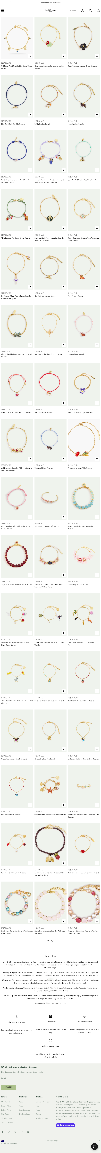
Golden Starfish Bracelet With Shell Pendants (50, 815)
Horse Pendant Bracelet (76, 124)
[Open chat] (94, 1146)
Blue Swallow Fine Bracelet (10, 815)
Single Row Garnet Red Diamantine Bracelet (17, 584)
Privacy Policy (6, 1106)
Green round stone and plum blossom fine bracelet (49, 67)
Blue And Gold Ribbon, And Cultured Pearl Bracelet (16, 355)
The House (72, 11)
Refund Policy (6, 1110)
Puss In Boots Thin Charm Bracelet (13, 873)
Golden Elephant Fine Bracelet (45, 759)
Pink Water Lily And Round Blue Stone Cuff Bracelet (83, 816)
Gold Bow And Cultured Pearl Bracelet (48, 354)
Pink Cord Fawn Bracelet (76, 354)
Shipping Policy (6, 1118)
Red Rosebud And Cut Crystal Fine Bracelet (83, 873)
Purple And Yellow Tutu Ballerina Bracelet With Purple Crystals (16, 297)
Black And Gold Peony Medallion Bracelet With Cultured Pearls (49, 239)
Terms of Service (7, 1122)
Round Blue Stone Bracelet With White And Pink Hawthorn (83, 239)
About (21, 1102)
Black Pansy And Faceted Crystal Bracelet (82, 66)
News (21, 1106)
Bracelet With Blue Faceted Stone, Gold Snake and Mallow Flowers (48, 585)
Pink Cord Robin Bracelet (43, 412)
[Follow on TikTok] (21, 1132)
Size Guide (5, 1114)
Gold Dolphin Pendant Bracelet (45, 296)
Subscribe (8, 1087)
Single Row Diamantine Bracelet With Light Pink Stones (49, 932)
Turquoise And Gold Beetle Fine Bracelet (49, 701)
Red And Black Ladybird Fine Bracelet (81, 701)
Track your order (42, 1118)
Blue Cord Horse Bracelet (43, 468)
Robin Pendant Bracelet (42, 124)
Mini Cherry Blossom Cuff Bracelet (46, 526)
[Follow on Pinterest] (15, 1132)
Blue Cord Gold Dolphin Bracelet (13, 124)
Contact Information (43, 1102)
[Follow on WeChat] (28, 1132)
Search (38, 1114)
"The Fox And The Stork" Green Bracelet (15, 238)
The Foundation (24, 1114)
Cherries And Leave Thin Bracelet (80, 468)
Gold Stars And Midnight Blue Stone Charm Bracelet (16, 67)
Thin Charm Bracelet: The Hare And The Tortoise (49, 644)
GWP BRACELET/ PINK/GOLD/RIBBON (16, 412)
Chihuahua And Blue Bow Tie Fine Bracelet (83, 759)
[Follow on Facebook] (2, 1132)
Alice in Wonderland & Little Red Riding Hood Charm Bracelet (15, 644)
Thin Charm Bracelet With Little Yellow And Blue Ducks (17, 702)
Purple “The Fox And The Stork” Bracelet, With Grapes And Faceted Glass (49, 181)
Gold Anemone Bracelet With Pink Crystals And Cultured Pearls (16, 469)
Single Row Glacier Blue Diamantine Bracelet (80, 527)
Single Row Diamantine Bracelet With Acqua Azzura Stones (17, 932)
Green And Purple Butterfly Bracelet (14, 759)
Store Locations (24, 1110)
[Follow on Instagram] (9, 1132)
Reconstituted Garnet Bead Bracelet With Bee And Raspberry (49, 874)
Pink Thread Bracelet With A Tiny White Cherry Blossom (15, 527)
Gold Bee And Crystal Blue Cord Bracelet (82, 180)
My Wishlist (5, 1102)
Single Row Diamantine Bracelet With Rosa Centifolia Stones (83, 932)
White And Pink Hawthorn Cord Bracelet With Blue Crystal (15, 181)
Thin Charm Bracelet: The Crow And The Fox (82, 644)
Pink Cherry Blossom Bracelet (78, 584)
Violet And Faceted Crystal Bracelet (80, 412)
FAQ (37, 1106)
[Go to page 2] (53, 941)
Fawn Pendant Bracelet (76, 296)
